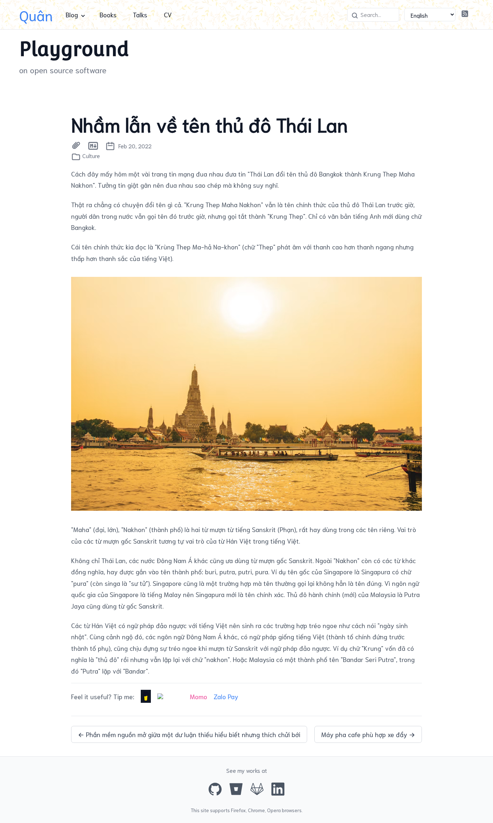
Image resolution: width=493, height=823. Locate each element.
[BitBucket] (236, 789)
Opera (274, 810)
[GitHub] (215, 789)
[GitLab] (256, 789)
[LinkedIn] (277, 789)
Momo (198, 696)
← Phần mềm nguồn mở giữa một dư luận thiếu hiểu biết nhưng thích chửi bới (189, 734)
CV (168, 14)
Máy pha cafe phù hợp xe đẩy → (368, 734)
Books (108, 14)
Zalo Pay (226, 696)
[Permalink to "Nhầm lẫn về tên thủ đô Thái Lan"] (76, 146)
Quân (36, 14)
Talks (140, 14)
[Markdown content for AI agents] (93, 146)
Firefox (238, 810)
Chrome (256, 810)
